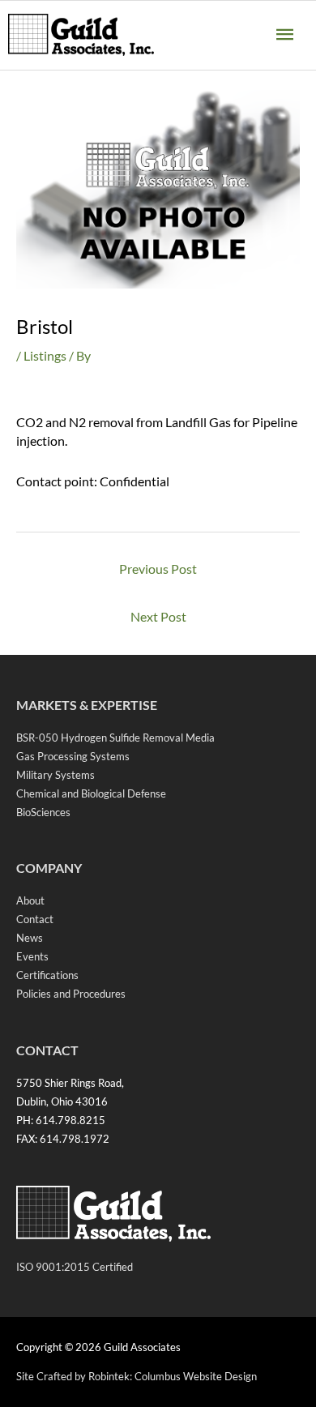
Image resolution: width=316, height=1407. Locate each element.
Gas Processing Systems (73, 756)
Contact (34, 919)
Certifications (47, 975)
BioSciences (43, 812)
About (30, 900)
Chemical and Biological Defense (91, 793)
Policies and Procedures (71, 993)
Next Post (158, 616)
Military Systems (55, 774)
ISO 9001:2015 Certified (74, 1266)
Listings (44, 355)
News (29, 937)
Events (32, 956)
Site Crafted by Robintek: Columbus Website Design (136, 1376)
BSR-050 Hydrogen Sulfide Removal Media (115, 737)
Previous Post (158, 568)
